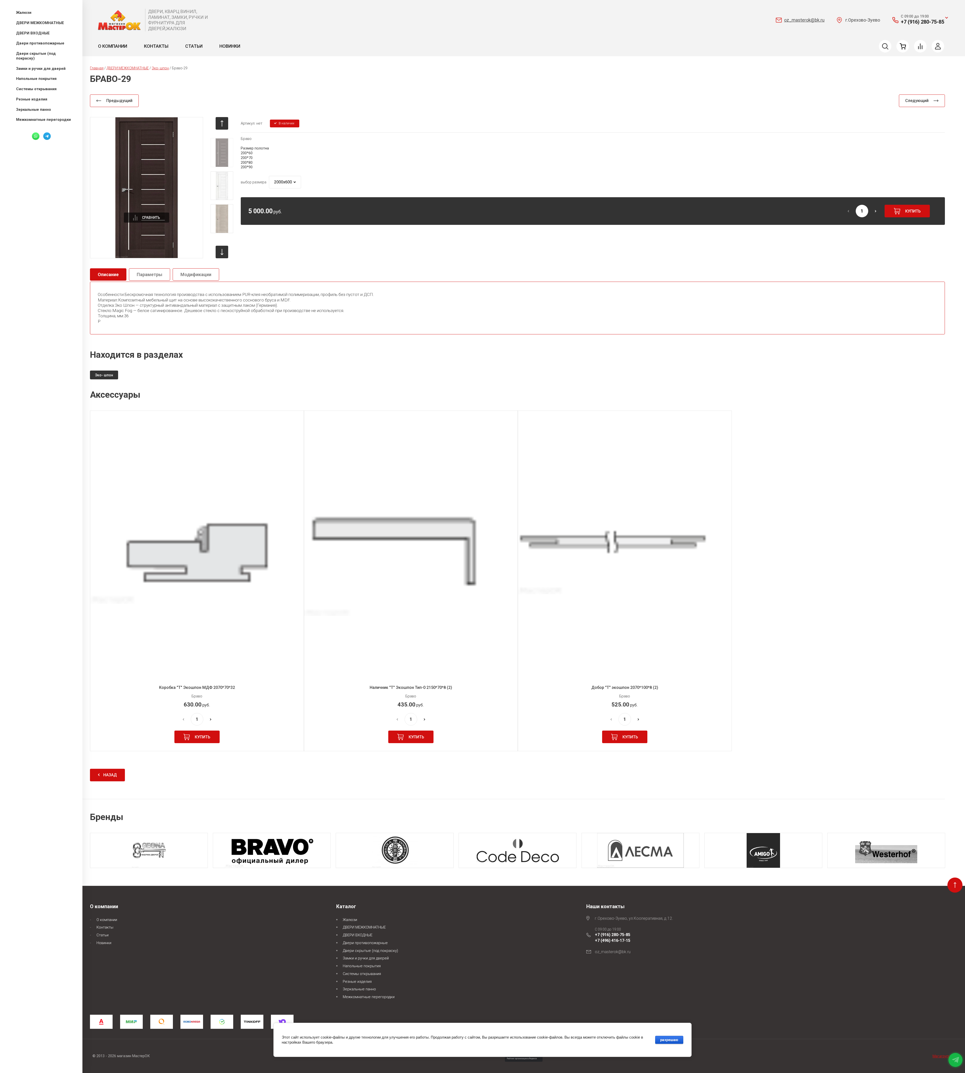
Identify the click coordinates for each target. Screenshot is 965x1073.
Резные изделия (357, 981)
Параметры (149, 274)
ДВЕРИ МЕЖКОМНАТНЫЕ (364, 927)
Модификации (195, 274)
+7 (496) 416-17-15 (612, 940)
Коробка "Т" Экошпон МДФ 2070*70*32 (197, 687)
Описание (108, 274)
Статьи (194, 46)
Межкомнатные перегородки (369, 997)
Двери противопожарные (365, 943)
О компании (112, 46)
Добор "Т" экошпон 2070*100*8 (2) (624, 687)
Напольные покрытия (362, 966)
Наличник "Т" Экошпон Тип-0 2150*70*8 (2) (411, 687)
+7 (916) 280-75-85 (922, 22)
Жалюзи (350, 919)
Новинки (229, 46)
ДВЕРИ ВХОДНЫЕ (357, 935)
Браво (246, 138)
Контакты (156, 46)
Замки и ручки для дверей (366, 958)
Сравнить (151, 218)
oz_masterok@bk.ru (804, 20)
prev (222, 123)
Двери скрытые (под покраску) (370, 950)
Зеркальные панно (359, 989)
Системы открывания (362, 974)
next (222, 252)
